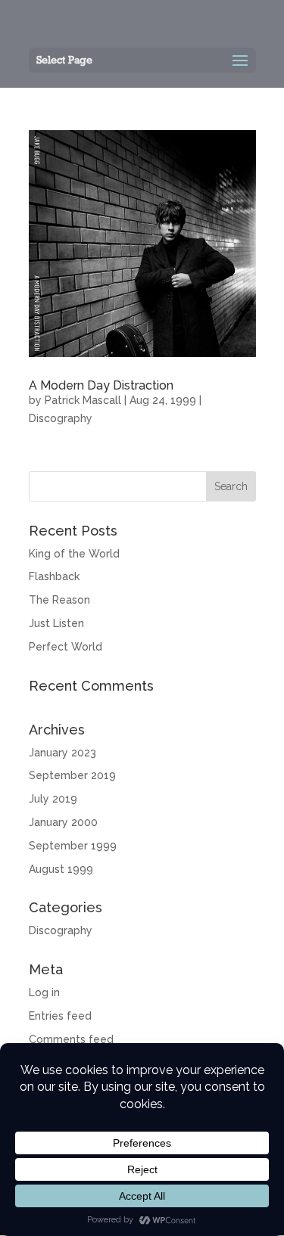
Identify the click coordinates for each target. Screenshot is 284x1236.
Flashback (54, 576)
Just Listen (56, 623)
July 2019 (53, 799)
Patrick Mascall (83, 400)
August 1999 (61, 869)
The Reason (59, 600)
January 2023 (62, 753)
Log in (44, 992)
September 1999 (73, 846)
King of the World (74, 554)
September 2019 (72, 775)
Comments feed (71, 1039)
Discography (60, 418)
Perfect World (65, 647)
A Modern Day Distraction (101, 385)
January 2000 (63, 822)
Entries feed (60, 1016)
